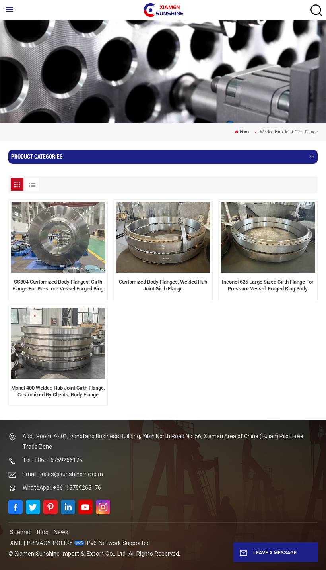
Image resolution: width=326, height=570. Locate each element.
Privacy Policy (50, 542)
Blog (43, 532)
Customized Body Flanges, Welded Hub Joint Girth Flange (163, 285)
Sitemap (21, 532)
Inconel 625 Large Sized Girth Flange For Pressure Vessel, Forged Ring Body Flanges (268, 285)
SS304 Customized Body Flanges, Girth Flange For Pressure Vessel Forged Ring (57, 285)
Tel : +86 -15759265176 (52, 460)
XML (16, 542)
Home (245, 132)
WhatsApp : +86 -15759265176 (62, 487)
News (60, 532)
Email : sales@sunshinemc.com (63, 474)
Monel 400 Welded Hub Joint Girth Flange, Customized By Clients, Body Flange (58, 391)
